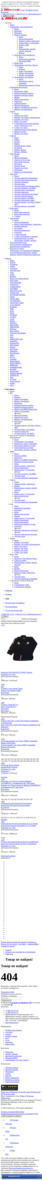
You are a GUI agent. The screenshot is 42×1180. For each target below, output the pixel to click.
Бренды (8, 1076)
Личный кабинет (11, 1068)
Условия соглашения (9, 1112)
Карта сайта (9, 1044)
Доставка (28, 10)
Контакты (4, 12)
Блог (7, 1038)
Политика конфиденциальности (12, 1113)
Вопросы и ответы (12, 1080)
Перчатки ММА (11, 1058)
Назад (12, 25)
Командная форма (12, 1082)
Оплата (35, 10)
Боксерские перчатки (13, 1056)
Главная (8, 950)
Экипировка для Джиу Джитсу (17, 1060)
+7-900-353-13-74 (7, 14)
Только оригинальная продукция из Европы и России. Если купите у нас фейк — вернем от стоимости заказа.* (20, 944)
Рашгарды (9, 1052)
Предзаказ (5, 711)
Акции (8, 1074)
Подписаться (6, 1000)
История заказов (11, 1070)
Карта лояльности (12, 1078)
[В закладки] (2, 697)
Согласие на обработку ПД (27, 1114)
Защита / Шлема (11, 1054)
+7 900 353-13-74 (11, 1012)
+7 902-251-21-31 (20, 14)
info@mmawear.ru (34, 14)
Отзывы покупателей (13, 1030)
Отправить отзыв (7, 992)
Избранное (9, 1072)
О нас (22, 10)
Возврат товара (11, 1036)
